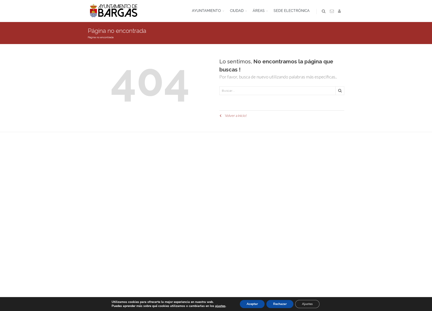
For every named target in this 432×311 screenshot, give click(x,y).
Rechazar (280, 304)
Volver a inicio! (235, 115)
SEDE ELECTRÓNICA (292, 11)
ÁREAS (259, 11)
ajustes (220, 306)
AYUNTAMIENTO (206, 11)
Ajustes (307, 304)
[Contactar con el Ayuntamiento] (332, 11)
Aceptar (252, 304)
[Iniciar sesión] (340, 11)
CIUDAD (237, 11)
